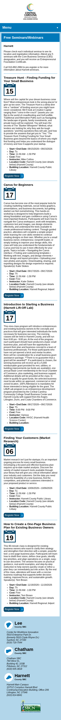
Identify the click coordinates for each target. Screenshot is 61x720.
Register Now (12, 176)
